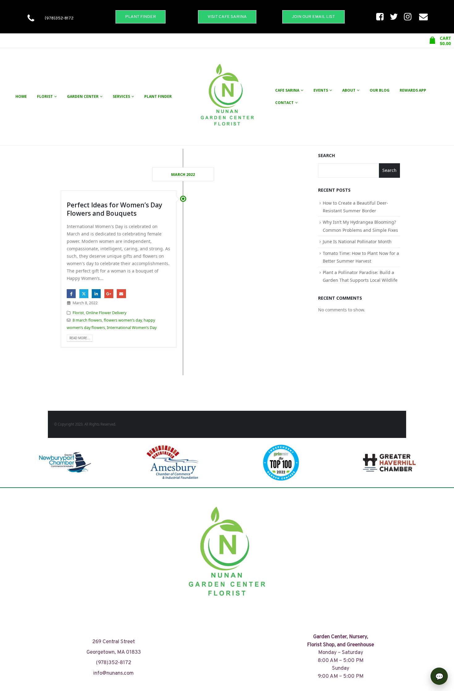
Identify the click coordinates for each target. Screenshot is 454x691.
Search (326, 155)
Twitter (83, 293)
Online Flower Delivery (106, 312)
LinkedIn (96, 293)
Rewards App (413, 90)
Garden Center (83, 96)
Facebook (71, 293)
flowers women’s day (123, 320)
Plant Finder (158, 96)
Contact (284, 102)
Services (121, 96)
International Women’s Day (132, 327)
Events (320, 90)
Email (121, 293)
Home (21, 96)
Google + (108, 293)
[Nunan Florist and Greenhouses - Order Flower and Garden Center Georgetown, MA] (227, 96)
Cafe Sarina (287, 90)
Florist (45, 96)
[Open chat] (439, 676)
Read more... (79, 338)
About (348, 90)
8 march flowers (87, 320)
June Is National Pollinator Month (357, 241)
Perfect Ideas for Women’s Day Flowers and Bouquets (114, 209)
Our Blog (379, 90)
